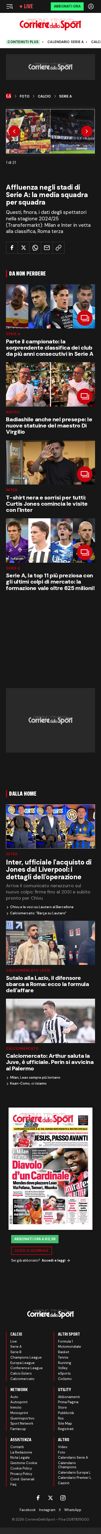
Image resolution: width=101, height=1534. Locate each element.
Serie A (65, 96)
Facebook (28, 1510)
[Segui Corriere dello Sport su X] (50, 1498)
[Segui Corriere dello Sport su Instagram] (63, 1498)
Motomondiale (69, 1346)
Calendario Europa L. (74, 1472)
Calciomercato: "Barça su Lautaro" (38, 913)
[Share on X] (23, 247)
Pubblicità (66, 1413)
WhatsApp (72, 1510)
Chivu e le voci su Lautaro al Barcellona (42, 907)
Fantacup (18, 1429)
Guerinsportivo (22, 1418)
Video (62, 1447)
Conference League (26, 1368)
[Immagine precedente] (14, 131)
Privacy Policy (21, 1474)
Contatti (17, 1447)
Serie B (15, 1352)
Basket (63, 1352)
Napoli (13, 412)
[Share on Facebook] (12, 247)
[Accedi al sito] (91, 6)
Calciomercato (22, 1048)
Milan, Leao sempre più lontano (35, 1078)
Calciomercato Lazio (28, 970)
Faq (13, 1484)
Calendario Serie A (65, 42)
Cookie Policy (21, 1468)
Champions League (26, 1357)
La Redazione (21, 1452)
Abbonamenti (69, 1397)
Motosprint (19, 1413)
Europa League (22, 1363)
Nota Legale (20, 1457)
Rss (61, 1418)
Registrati (66, 1429)
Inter (11, 490)
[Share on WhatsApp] (35, 247)
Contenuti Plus (23, 42)
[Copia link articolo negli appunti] (58, 247)
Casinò (63, 1483)
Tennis (63, 1357)
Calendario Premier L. (75, 1477)
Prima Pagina (68, 1402)
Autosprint (18, 1402)
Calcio (44, 96)
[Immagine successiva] (86, 131)
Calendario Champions (67, 1465)
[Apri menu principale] (9, 6)
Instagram (47, 1510)
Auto (14, 1397)
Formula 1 (65, 1341)
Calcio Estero (21, 1373)
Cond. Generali (22, 1479)
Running (64, 1363)
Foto (25, 96)
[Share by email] (47, 247)
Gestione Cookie (23, 1463)
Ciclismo (65, 1379)
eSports (64, 1373)
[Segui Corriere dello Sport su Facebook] (38, 1498)
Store (62, 1407)
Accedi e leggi (54, 1260)
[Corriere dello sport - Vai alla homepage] (50, 24)
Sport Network (21, 1423)
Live (28, 6)
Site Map (65, 1423)
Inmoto (15, 1407)
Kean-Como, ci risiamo (28, 1083)
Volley (63, 1368)
